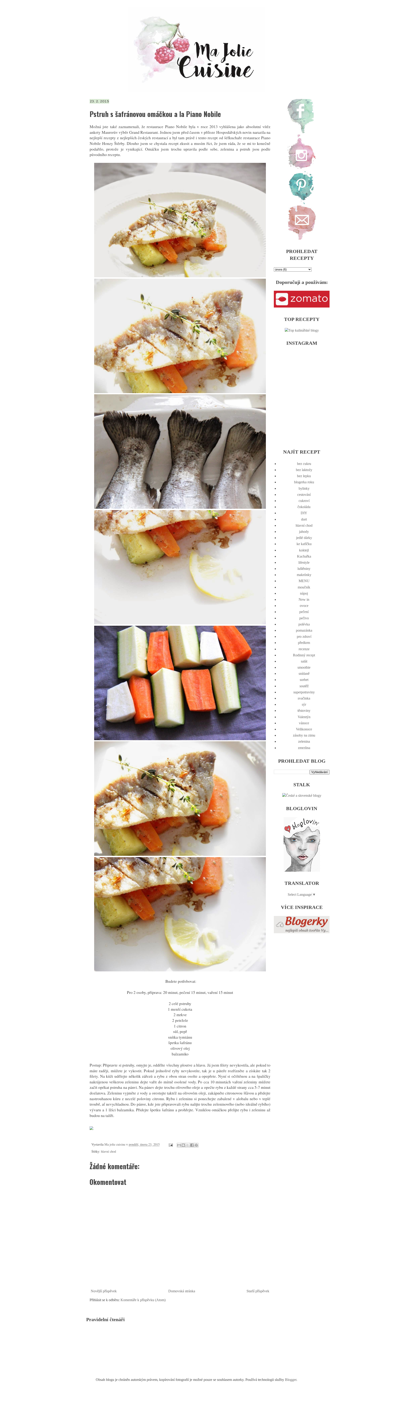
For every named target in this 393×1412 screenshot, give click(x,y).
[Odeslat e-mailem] (179, 1145)
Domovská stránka (181, 1291)
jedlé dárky (304, 538)
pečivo (304, 618)
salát (304, 661)
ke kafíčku (304, 544)
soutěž (304, 686)
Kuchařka (304, 556)
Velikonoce (304, 729)
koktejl (304, 550)
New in (304, 599)
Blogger (290, 1380)
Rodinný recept (304, 655)
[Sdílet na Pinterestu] (196, 1145)
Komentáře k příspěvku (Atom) (143, 1300)
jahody (304, 532)
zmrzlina (304, 748)
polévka (304, 624)
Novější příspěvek (104, 1291)
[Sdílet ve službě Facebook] (192, 1145)
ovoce (304, 606)
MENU (304, 581)
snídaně (304, 673)
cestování (304, 494)
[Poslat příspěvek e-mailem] (170, 1144)
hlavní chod (108, 1151)
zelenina (304, 741)
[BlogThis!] (183, 1145)
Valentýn (304, 717)
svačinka (304, 698)
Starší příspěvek (258, 1291)
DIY (304, 513)
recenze (304, 649)
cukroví (304, 501)
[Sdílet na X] (187, 1145)
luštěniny (303, 569)
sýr (304, 704)
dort (304, 519)
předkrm (304, 643)
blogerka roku (304, 482)
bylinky (304, 488)
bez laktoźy (304, 470)
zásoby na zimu (304, 735)
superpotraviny (304, 692)
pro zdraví (304, 636)
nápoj (304, 593)
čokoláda (303, 507)
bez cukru (304, 464)
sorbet (304, 680)
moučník (304, 587)
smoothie (303, 667)
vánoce (304, 723)
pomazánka (304, 630)
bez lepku (304, 476)
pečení (304, 612)
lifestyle (304, 562)
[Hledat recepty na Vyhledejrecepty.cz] (302, 330)
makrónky (304, 575)
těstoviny (303, 710)
